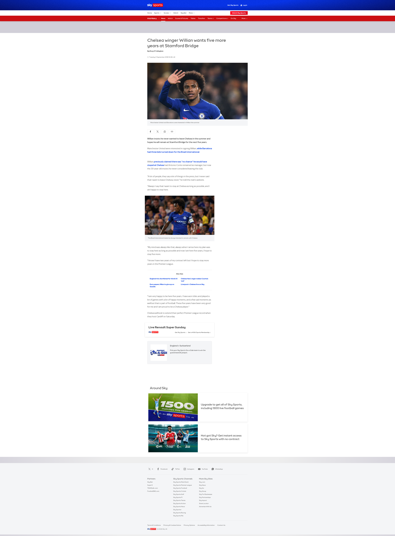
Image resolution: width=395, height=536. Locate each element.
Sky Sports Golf (178, 494)
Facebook (164, 469)
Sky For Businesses (205, 494)
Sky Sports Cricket (179, 491)
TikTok (177, 469)
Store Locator (204, 503)
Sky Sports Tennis (179, 500)
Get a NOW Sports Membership (199, 332)
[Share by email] (172, 132)
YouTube (205, 469)
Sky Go (201, 488)
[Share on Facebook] (150, 132)
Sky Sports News (179, 506)
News (163, 18)
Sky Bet (183, 13)
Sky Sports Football (180, 488)
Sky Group (202, 491)
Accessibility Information (206, 525)
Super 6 (150, 485)
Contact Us (221, 525)
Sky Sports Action (179, 503)
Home (149, 13)
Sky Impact (203, 500)
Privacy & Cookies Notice (172, 525)
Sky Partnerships (205, 497)
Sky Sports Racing (179, 512)
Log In (245, 5)
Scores (166, 13)
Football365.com (153, 491)
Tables (193, 18)
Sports (156, 13)
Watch (175, 13)
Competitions (221, 18)
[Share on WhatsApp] (165, 132)
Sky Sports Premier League (182, 485)
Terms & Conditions (154, 525)
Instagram (190, 469)
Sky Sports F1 (177, 497)
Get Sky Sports (232, 5)
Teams (210, 18)
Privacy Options (189, 525)
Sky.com (202, 482)
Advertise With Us (205, 506)
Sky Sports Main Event (181, 482)
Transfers (201, 18)
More (191, 13)
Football (152, 18)
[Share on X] (158, 132)
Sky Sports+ (177, 509)
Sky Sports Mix (178, 515)
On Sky (233, 18)
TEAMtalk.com (152, 488)
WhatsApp (219, 469)
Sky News (202, 485)
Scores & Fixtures (181, 18)
